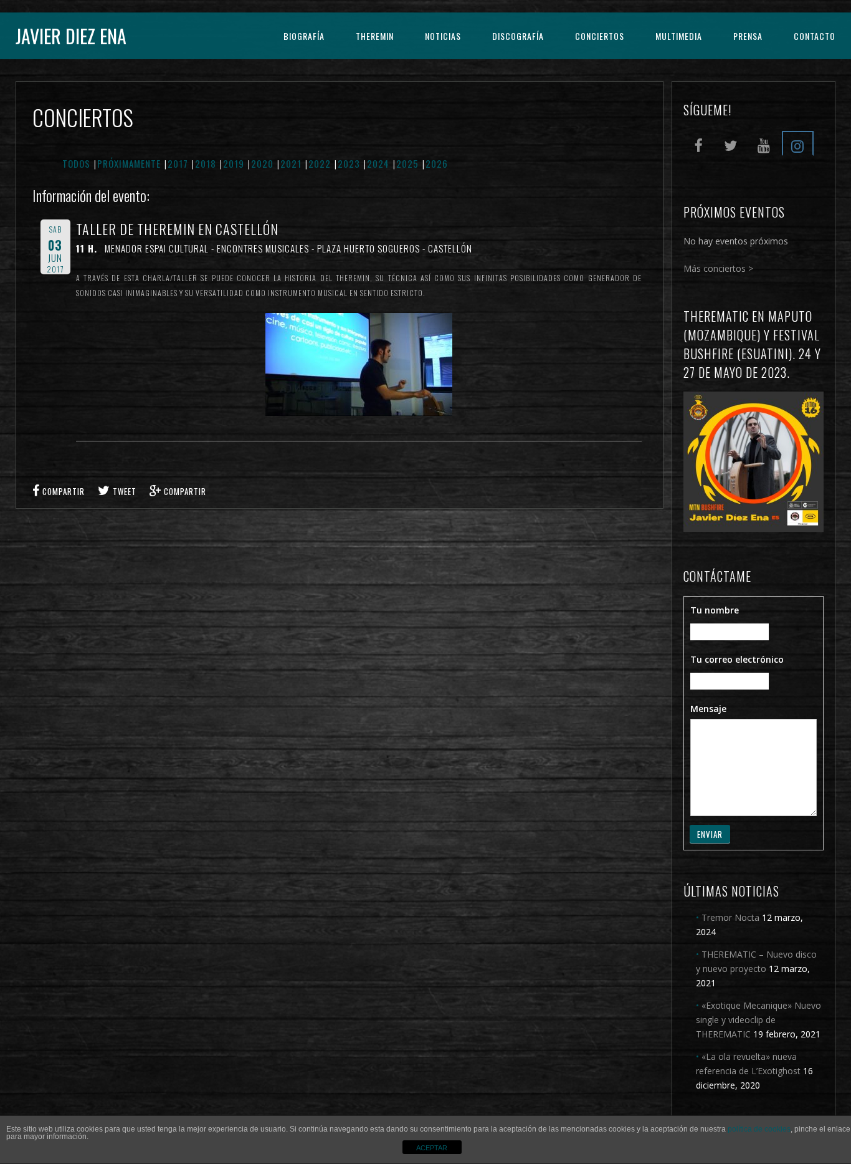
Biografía (304, 35)
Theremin (375, 35)
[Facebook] (697, 143)
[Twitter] (730, 143)
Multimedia (678, 35)
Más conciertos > (718, 268)
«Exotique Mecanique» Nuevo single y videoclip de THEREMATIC (758, 1019)
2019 (233, 163)
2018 (205, 163)
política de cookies (759, 1129)
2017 (178, 163)
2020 (262, 163)
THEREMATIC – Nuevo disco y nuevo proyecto (756, 961)
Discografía (518, 35)
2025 (407, 163)
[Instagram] (797, 143)
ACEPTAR (431, 1148)
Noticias (443, 35)
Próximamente (129, 163)
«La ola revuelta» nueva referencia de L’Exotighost (748, 1064)
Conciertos (599, 35)
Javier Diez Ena (71, 36)
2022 (319, 163)
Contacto (814, 35)
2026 (437, 163)
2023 (349, 163)
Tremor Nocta (730, 917)
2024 (378, 163)
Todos (76, 163)
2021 (291, 163)
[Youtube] (763, 143)
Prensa (748, 35)
